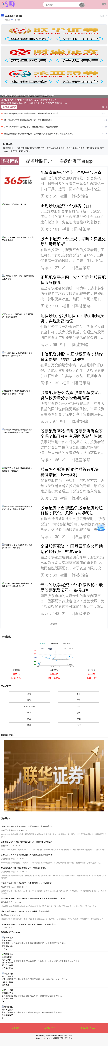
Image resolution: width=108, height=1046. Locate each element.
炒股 (79, 718)
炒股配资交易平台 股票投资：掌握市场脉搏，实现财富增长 (25, 911)
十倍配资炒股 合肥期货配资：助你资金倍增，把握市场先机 (71, 356)
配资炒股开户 (29, 706)
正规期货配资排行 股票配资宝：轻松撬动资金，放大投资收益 (31, 126)
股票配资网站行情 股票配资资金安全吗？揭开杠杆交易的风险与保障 (71, 433)
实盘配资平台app (88, 1028)
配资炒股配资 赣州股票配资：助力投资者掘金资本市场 (38, 995)
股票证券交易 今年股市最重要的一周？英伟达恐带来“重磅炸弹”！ (32, 113)
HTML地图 (68, 1035)
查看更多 (54, 623)
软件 (29, 725)
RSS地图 (59, 1035)
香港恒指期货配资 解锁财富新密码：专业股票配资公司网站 (40, 943)
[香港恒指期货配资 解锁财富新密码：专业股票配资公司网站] (8, 943)
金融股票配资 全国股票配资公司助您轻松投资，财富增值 (71, 548)
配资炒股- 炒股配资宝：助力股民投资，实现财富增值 (72, 318)
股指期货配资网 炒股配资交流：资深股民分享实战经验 (38, 1012)
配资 (29, 700)
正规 (79, 706)
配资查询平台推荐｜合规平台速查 (71, 172)
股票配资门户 (59, 1038)
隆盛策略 (15, 1028)
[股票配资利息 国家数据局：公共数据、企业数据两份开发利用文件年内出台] (8, 961)
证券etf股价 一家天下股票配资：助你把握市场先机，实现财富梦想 (28, 924)
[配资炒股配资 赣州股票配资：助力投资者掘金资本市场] (8, 996)
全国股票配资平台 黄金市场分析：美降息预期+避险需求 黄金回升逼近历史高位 (38, 133)
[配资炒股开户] (8, 4)
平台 (79, 700)
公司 (79, 694)
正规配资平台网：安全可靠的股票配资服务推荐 (73, 279)
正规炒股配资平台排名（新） (67, 205)
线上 (29, 718)
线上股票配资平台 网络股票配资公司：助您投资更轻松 (28, 120)
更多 (102, 15)
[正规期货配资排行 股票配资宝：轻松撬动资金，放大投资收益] (8, 979)
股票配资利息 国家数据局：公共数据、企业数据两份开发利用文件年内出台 (46, 961)
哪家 (29, 712)
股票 (29, 694)
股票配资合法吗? (9, 106)
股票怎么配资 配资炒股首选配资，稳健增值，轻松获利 (71, 471)
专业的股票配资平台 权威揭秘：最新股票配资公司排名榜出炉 (71, 587)
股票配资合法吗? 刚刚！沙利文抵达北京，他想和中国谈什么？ (28, 99)
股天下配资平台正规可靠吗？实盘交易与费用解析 (73, 241)
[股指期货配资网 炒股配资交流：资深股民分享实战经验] (8, 1012)
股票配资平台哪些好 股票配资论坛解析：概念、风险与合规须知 (71, 510)
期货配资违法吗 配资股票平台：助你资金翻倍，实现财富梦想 (28, 94)
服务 (79, 712)
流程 (79, 725)
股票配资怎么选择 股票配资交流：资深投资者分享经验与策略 (71, 394)
